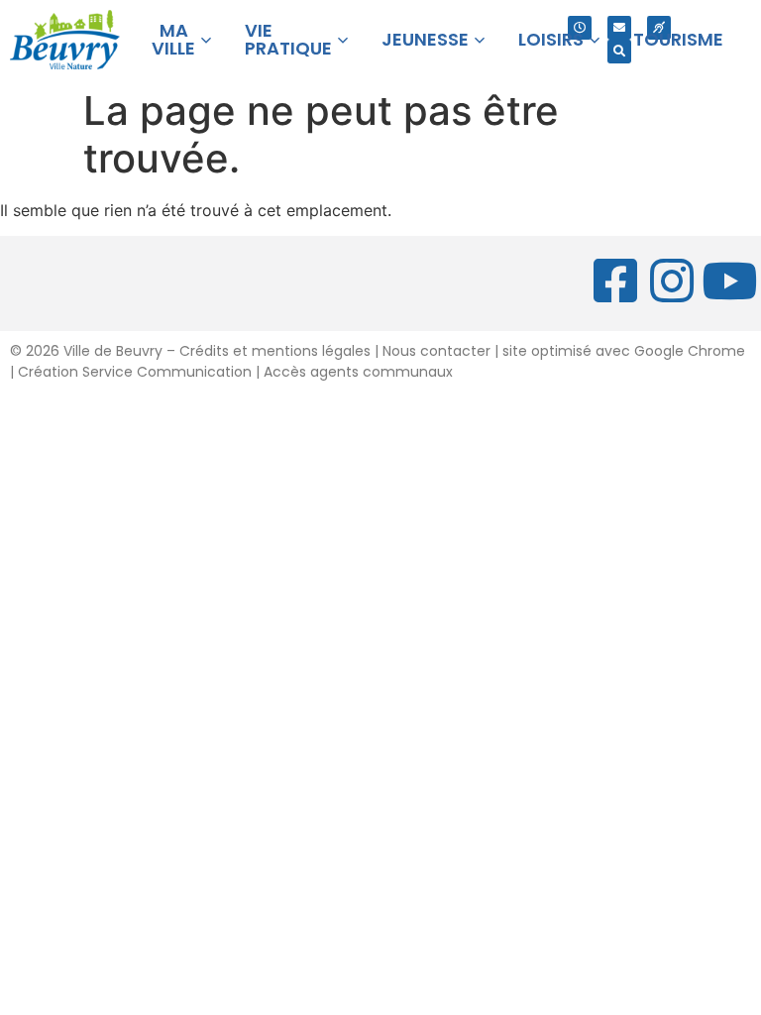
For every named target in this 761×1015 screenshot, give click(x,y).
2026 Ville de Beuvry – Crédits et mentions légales (196, 351)
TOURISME (678, 39)
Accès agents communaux (358, 372)
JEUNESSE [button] (425, 39)
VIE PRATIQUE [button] (288, 39)
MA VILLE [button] (173, 39)
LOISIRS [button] (551, 39)
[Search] (619, 51)
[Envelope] (619, 28)
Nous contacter (436, 351)
